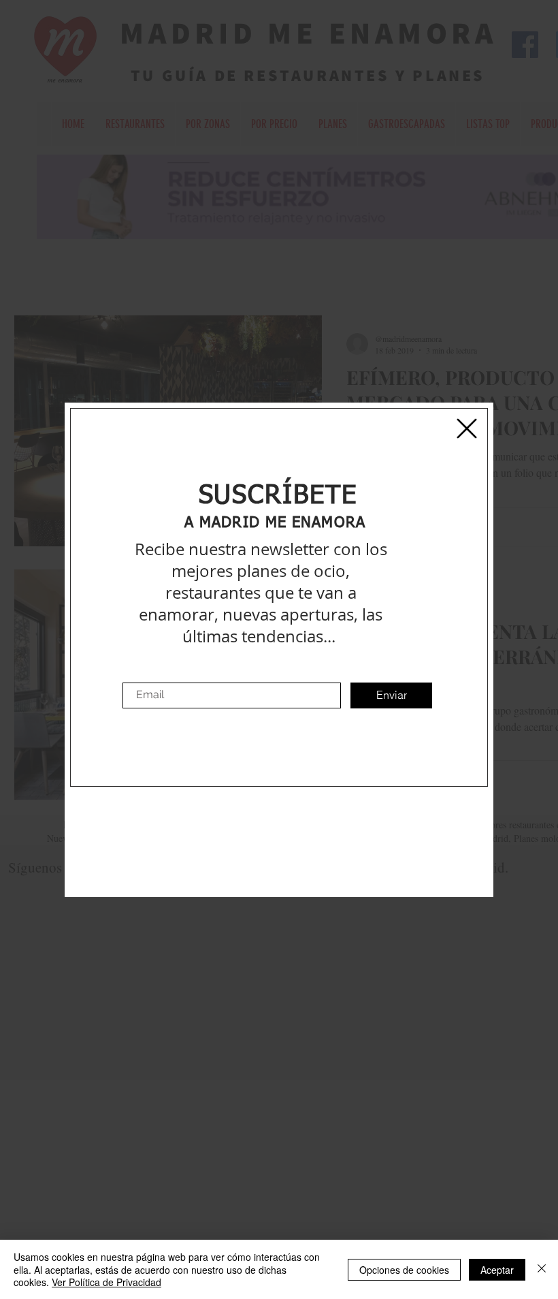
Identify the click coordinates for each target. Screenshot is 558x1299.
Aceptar (497, 1270)
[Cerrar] (542, 1269)
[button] (467, 428)
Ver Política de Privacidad (106, 1282)
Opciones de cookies (404, 1270)
